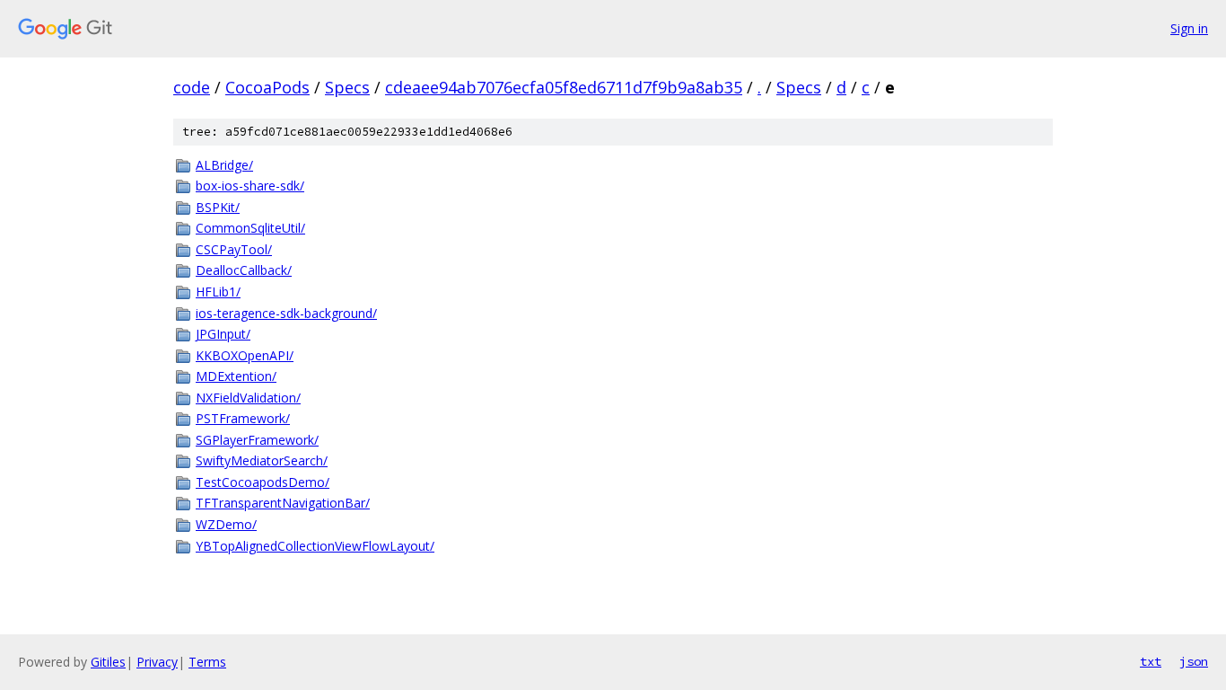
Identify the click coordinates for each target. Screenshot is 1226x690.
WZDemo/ (226, 524)
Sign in (1189, 28)
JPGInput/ (223, 333)
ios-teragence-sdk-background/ (286, 313)
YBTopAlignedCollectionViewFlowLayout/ (315, 545)
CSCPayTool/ (234, 249)
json (1193, 661)
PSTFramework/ (243, 418)
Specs (347, 87)
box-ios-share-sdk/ (250, 185)
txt (1150, 661)
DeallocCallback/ (244, 270)
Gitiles (108, 661)
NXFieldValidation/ (248, 397)
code (191, 87)
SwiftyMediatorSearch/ (262, 460)
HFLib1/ (218, 291)
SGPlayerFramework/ (257, 439)
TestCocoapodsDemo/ (262, 482)
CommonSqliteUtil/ (250, 227)
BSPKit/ (218, 207)
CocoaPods (267, 87)
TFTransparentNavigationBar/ (283, 502)
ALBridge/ (224, 164)
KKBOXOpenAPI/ (244, 355)
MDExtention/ (236, 376)
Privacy (157, 661)
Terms (207, 661)
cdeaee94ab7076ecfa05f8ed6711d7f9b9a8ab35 (563, 87)
